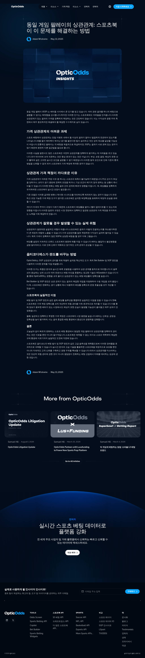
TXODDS (103, 633)
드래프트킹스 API (60, 621)
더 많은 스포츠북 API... (60, 626)
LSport (102, 629)
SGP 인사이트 (105, 625)
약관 (124, 645)
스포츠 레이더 (105, 617)
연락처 (86, 7)
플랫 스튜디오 (136, 653)
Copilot (33, 625)
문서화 (125, 617)
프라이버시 (127, 641)
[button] (44, 6)
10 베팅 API (58, 617)
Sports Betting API (38, 621)
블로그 (125, 621)
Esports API (81, 629)
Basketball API (82, 625)
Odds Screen (36, 617)
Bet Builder (35, 629)
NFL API (79, 621)
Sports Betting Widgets (36, 635)
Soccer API (81, 617)
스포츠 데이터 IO (106, 621)
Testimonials (127, 629)
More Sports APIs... (84, 633)
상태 (124, 637)
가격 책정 (66, 7)
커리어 (125, 625)
